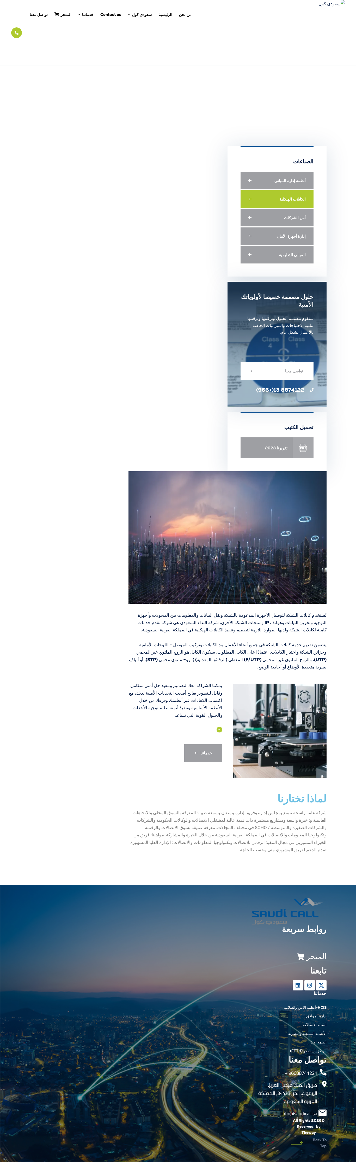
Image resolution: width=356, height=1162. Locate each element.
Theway (309, 1132)
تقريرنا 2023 (276, 447)
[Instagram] (309, 985)
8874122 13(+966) (280, 389)
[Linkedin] (298, 985)
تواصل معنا (294, 370)
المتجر (316, 956)
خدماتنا (206, 752)
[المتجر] (300, 957)
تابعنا (318, 970)
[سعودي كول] (312, 32)
